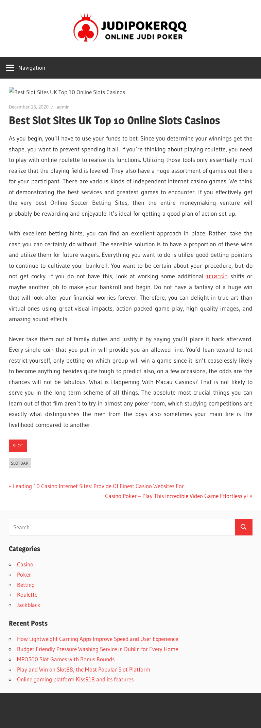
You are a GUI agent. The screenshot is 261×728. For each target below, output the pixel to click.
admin (63, 107)
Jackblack (28, 604)
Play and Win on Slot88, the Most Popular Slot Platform (83, 669)
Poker (24, 574)
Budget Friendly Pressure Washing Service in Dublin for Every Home (97, 648)
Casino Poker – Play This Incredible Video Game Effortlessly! (176, 495)
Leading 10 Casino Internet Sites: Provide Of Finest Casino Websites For (98, 486)
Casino (25, 564)
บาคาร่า (217, 276)
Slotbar (20, 463)
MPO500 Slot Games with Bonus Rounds (66, 659)
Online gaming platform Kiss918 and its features (75, 679)
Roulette (27, 594)
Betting (26, 584)
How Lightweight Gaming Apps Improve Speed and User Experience (97, 638)
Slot (18, 446)
